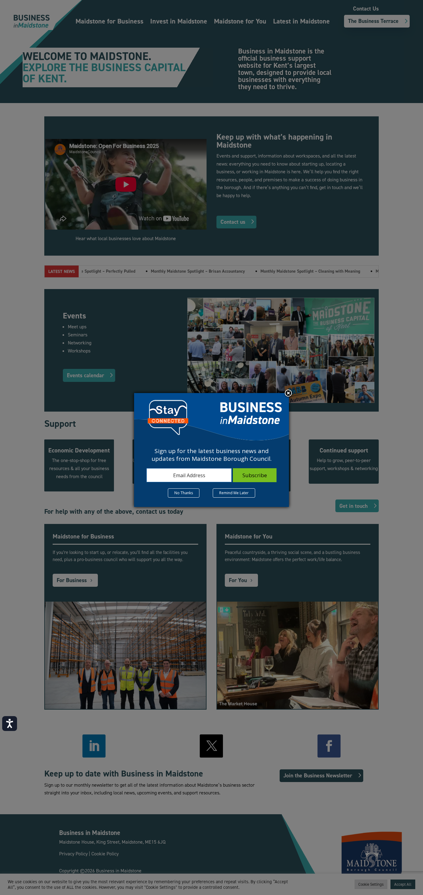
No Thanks (183, 492)
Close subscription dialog (288, 393)
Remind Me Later (234, 492)
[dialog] (211, 450)
